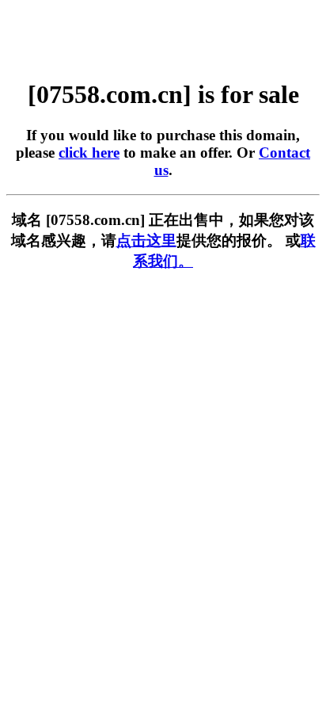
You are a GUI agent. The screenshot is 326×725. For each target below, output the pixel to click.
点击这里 (146, 240)
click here (89, 152)
